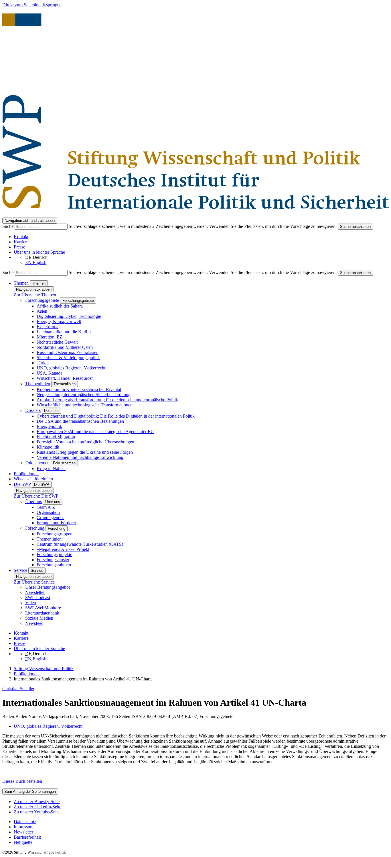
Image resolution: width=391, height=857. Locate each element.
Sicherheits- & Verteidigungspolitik (68, 357)
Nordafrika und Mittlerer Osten (65, 347)
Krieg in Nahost (51, 468)
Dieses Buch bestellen (22, 781)
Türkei (43, 362)
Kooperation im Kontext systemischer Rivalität (79, 389)
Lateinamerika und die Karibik (64, 331)
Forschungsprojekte (54, 554)
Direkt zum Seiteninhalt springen (32, 4)
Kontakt (21, 236)
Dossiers (33, 410)
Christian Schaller (18, 688)
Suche (8, 226)
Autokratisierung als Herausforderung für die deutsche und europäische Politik (107, 399)
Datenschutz (25, 821)
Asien (42, 311)
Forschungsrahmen (54, 564)
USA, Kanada (49, 373)
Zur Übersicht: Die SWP (36, 496)
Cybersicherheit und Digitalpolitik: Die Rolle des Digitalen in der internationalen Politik (116, 416)
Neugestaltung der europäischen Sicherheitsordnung (84, 394)
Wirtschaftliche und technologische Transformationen (85, 404)
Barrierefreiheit (27, 837)
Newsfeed (34, 623)
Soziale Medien (39, 618)
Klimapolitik (48, 447)
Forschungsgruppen (54, 533)
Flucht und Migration (56, 436)
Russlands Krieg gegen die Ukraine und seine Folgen (85, 452)
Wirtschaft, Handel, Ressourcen (65, 378)
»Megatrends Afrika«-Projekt (63, 549)
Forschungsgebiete (42, 300)
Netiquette (23, 842)
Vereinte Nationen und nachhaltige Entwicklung (80, 457)
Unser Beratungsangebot (47, 587)
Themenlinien (37, 383)
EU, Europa (47, 326)
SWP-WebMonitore (43, 607)
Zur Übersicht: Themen (35, 294)
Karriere (21, 241)
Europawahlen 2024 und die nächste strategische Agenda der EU (95, 431)
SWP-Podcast (37, 597)
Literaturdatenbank (42, 613)
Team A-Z (46, 507)
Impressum (23, 826)
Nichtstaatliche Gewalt (57, 342)
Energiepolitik (49, 426)
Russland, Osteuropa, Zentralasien (67, 352)
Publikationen (26, 473)
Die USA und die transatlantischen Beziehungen (80, 421)
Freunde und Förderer (56, 522)
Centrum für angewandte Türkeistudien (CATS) (80, 544)
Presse (19, 246)
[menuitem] (201, 821)
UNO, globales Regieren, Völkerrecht (71, 367)
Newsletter (35, 592)
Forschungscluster (53, 559)
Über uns (33, 501)
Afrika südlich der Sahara (60, 306)
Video (30, 602)
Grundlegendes (50, 517)
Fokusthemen (37, 462)
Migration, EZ (49, 336)
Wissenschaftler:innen (33, 478)
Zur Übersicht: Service (34, 582)
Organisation (48, 512)
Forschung (34, 528)
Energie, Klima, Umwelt (59, 321)
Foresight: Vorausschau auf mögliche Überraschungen (85, 441)
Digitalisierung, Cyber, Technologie (69, 316)
